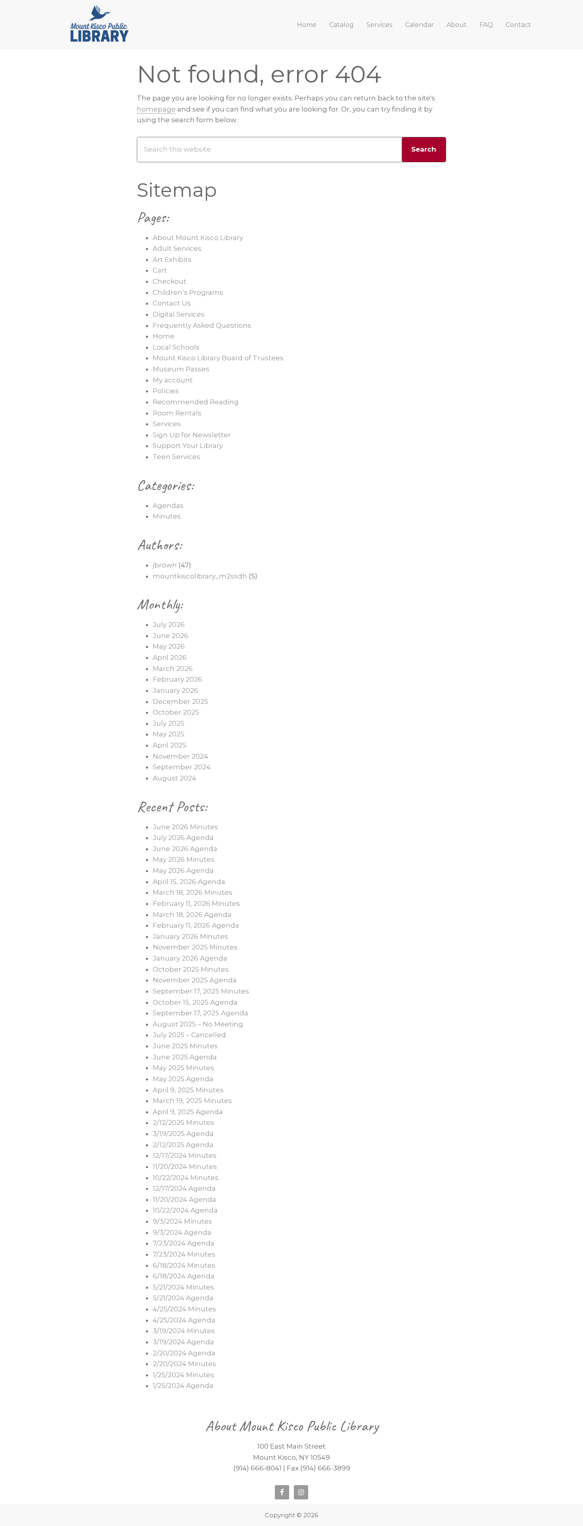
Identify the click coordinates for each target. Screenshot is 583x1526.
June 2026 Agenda (185, 849)
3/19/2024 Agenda (183, 1342)
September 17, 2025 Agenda (200, 1013)
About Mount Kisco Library (198, 238)
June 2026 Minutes (185, 827)
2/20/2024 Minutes (184, 1364)
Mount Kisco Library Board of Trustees (218, 358)
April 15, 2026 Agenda (189, 882)
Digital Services (179, 314)
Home (164, 336)
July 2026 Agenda (183, 838)
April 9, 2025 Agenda (188, 1112)
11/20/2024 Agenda (184, 1199)
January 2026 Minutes (190, 936)
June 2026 (170, 636)
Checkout (169, 281)
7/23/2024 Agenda (184, 1243)
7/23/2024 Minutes (184, 1254)
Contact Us (172, 303)
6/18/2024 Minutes (184, 1265)
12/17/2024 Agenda (184, 1188)
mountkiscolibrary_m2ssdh (200, 576)
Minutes (167, 516)
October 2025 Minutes (191, 969)
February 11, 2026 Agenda (196, 925)
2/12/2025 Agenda (183, 1145)
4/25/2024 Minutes (184, 1309)
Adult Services (177, 248)
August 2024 (174, 778)
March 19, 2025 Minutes (192, 1101)
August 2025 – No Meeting (198, 1024)
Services (167, 424)
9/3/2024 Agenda (182, 1232)
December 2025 (180, 701)
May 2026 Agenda (183, 870)
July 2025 (168, 723)
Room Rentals (177, 413)
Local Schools (176, 347)
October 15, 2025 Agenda (195, 1002)
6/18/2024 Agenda (184, 1276)
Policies (166, 391)
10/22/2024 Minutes (186, 1178)
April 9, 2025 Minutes (188, 1090)
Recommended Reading (196, 402)
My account (173, 380)
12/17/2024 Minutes (185, 1155)
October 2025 (176, 712)
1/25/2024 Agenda (183, 1386)
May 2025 (168, 734)
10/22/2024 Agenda (185, 1210)
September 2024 (182, 767)
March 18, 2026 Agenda (192, 915)
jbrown (165, 565)
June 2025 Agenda (185, 1057)
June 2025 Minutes (185, 1046)
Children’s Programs (188, 292)
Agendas (168, 505)
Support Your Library (188, 446)
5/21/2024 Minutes (183, 1287)
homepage (156, 109)
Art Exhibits (172, 259)
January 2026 (175, 690)
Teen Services (176, 457)
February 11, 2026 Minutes (196, 903)
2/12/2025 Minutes (183, 1122)
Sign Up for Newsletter (192, 435)
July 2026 (169, 624)
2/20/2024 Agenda (184, 1353)
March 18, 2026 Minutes (192, 892)
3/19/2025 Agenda (183, 1134)
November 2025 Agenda (195, 980)
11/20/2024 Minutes (185, 1166)
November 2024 (180, 756)
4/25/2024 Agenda (184, 1320)
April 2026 (170, 657)
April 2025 (169, 745)
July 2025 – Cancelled (189, 1035)
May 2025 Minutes (183, 1068)
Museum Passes (181, 369)
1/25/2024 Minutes (183, 1375)
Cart (160, 270)
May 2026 (169, 646)
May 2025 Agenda (183, 1079)
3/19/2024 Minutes (184, 1331)
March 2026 (173, 669)
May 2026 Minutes (184, 859)
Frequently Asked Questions (202, 325)
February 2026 (177, 679)
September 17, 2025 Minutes (201, 991)
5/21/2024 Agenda (183, 1298)
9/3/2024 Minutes (182, 1221)
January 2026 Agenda (190, 958)
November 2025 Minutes (195, 947)
